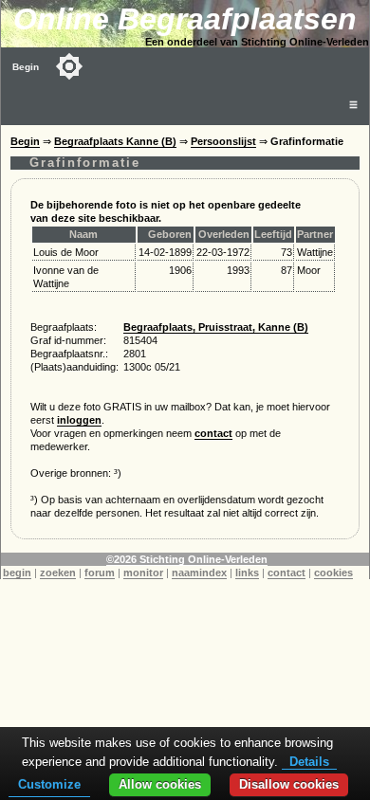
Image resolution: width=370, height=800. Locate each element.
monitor (143, 572)
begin (17, 572)
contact (213, 433)
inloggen (79, 420)
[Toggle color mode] (69, 66)
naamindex (199, 572)
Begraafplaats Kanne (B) (115, 141)
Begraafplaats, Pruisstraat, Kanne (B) (215, 327)
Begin (25, 67)
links (247, 572)
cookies (333, 572)
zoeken (58, 572)
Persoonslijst (223, 141)
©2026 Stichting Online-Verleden (187, 559)
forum (99, 572)
